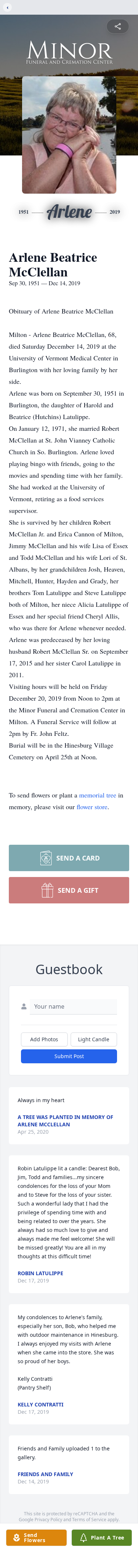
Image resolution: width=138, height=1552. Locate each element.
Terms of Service (89, 1519)
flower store (92, 806)
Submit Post (69, 1056)
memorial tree (97, 794)
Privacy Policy (48, 1519)
